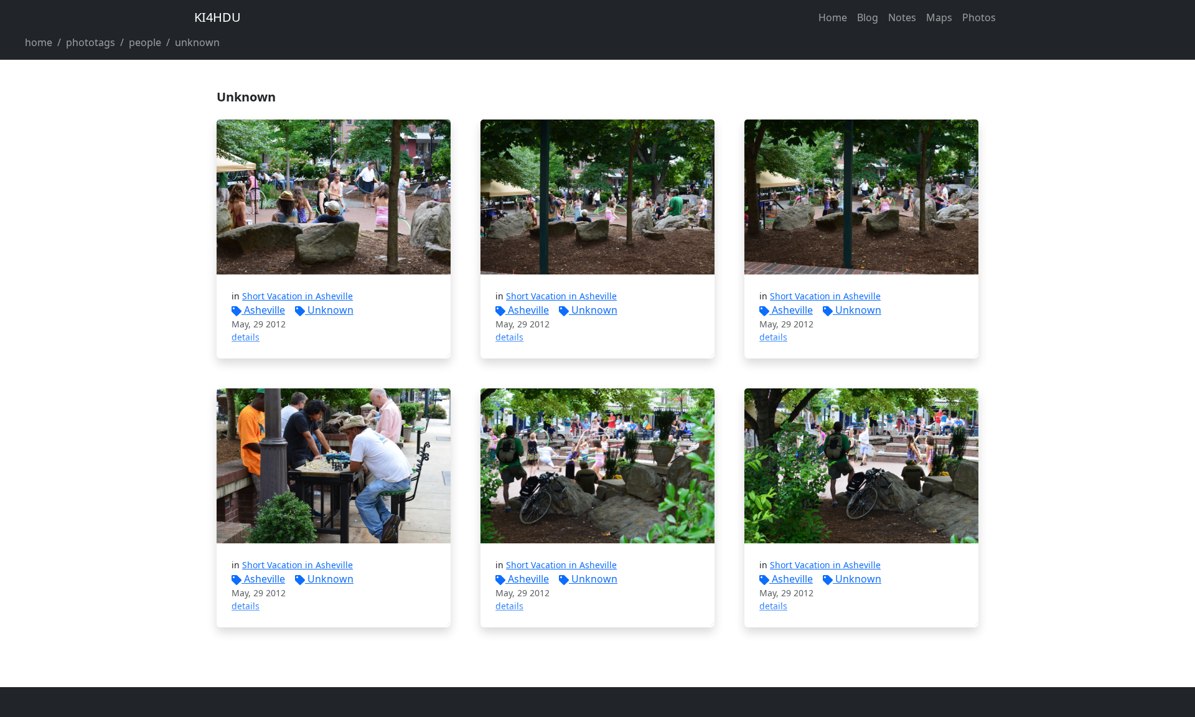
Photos (979, 17)
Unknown (330, 310)
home (38, 42)
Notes (902, 17)
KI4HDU (217, 17)
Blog (867, 17)
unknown (197, 42)
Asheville (264, 310)
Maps (939, 17)
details (246, 337)
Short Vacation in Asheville (297, 296)
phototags (90, 42)
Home (832, 17)
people (145, 42)
